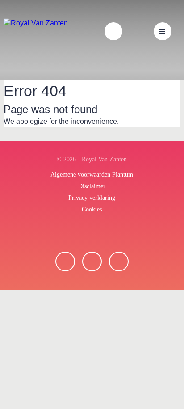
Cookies (92, 209)
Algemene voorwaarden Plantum (91, 174)
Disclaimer (91, 186)
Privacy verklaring (91, 197)
